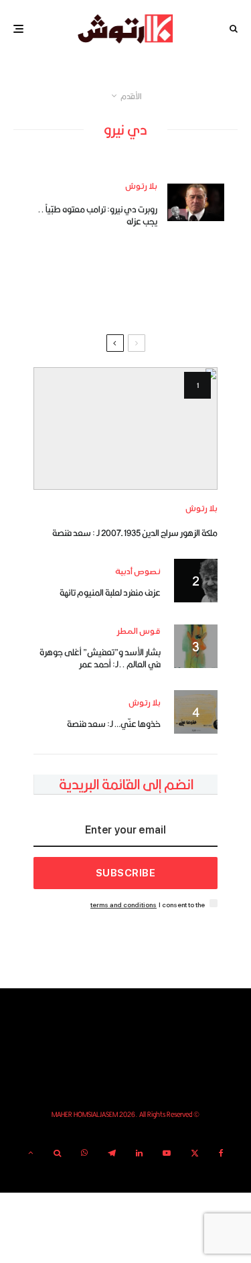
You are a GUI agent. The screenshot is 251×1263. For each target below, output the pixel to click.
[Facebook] (221, 1153)
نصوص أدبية (138, 572)
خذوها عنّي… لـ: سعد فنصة (114, 724)
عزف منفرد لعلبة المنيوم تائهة (110, 592)
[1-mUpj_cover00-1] (125, 428)
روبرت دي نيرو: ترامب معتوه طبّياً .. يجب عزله (97, 215)
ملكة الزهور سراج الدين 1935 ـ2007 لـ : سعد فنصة (135, 533)
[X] (195, 1153)
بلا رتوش (141, 187)
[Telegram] (112, 1153)
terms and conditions (123, 905)
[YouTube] (167, 1153)
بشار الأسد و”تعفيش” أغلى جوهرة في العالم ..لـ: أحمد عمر (100, 658)
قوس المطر (139, 631)
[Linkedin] (139, 1153)
